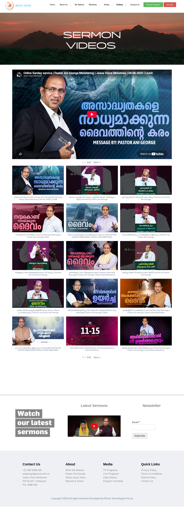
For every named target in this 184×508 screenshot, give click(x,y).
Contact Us (135, 4)
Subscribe (139, 435)
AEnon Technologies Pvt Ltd (118, 498)
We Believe (79, 4)
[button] (153, 4)
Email (136, 422)
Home (52, 4)
